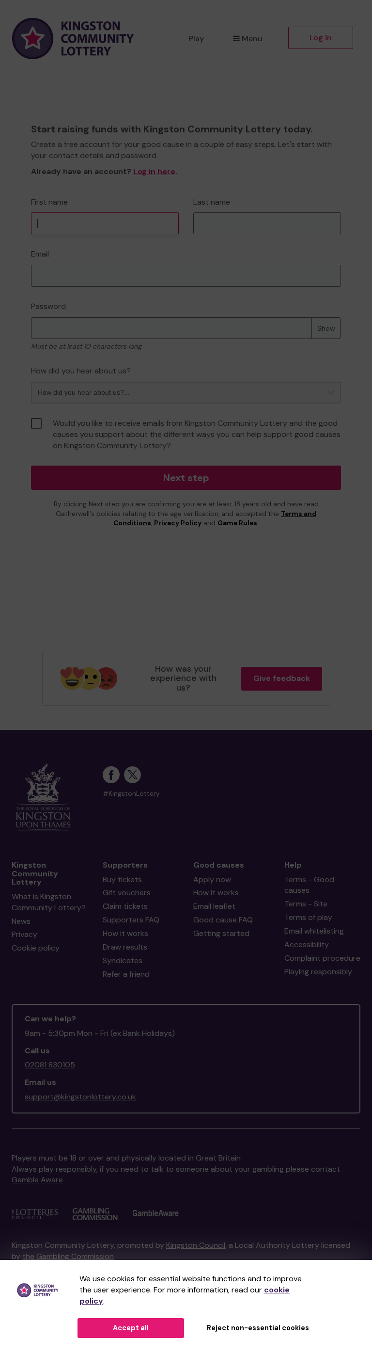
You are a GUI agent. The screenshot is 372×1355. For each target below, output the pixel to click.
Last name (211, 202)
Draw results (125, 947)
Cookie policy (36, 948)
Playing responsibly (318, 972)
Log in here (154, 171)
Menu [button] (252, 38)
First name (49, 202)
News (21, 921)
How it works (125, 933)
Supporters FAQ (131, 920)
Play (196, 38)
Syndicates (122, 960)
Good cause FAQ (223, 920)
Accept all (131, 1327)
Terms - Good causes (309, 885)
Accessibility (306, 944)
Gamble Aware (37, 1180)
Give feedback (281, 678)
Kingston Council (195, 1245)
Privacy (24, 934)
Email (40, 254)
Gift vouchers (127, 892)
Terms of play (308, 917)
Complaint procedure (322, 958)
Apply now (212, 879)
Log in (321, 37)
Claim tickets (125, 906)
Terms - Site (305, 904)
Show (326, 328)
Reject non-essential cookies (258, 1327)
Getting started (221, 933)
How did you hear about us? (81, 371)
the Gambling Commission (68, 1256)
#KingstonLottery (131, 794)
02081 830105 (50, 1065)
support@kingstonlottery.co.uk (80, 1097)
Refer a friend (126, 974)
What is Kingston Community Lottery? (49, 902)
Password (48, 306)
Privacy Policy (178, 523)
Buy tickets (122, 879)
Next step (186, 477)
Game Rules (237, 523)
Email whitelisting (314, 931)
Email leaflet (214, 906)
